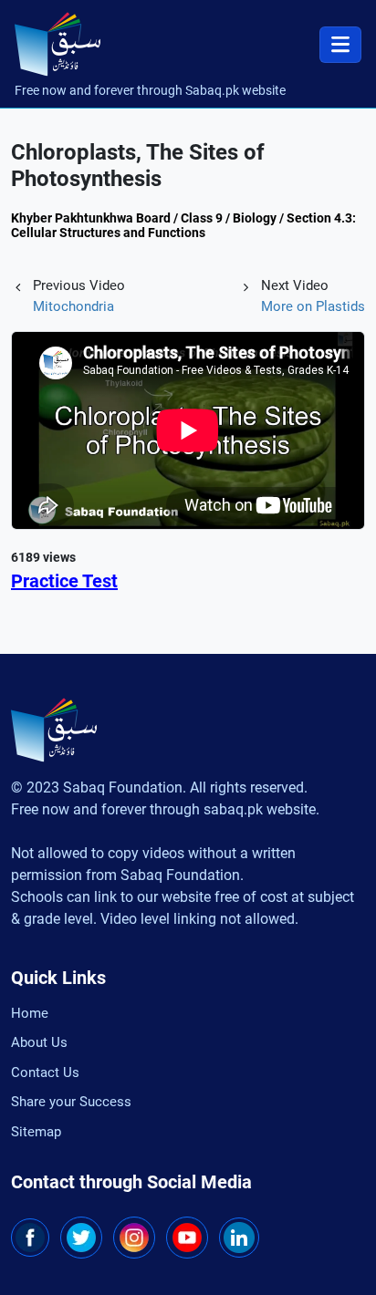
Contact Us (45, 1072)
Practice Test (64, 581)
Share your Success (71, 1101)
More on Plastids (313, 306)
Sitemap (36, 1132)
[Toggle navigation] (340, 44)
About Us (39, 1042)
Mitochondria (73, 306)
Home (29, 1013)
